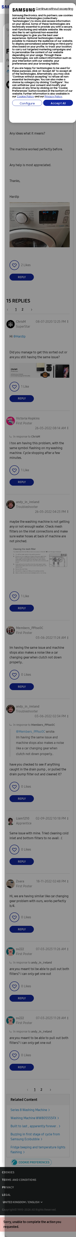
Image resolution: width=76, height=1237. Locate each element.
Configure (27, 103)
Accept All (58, 103)
